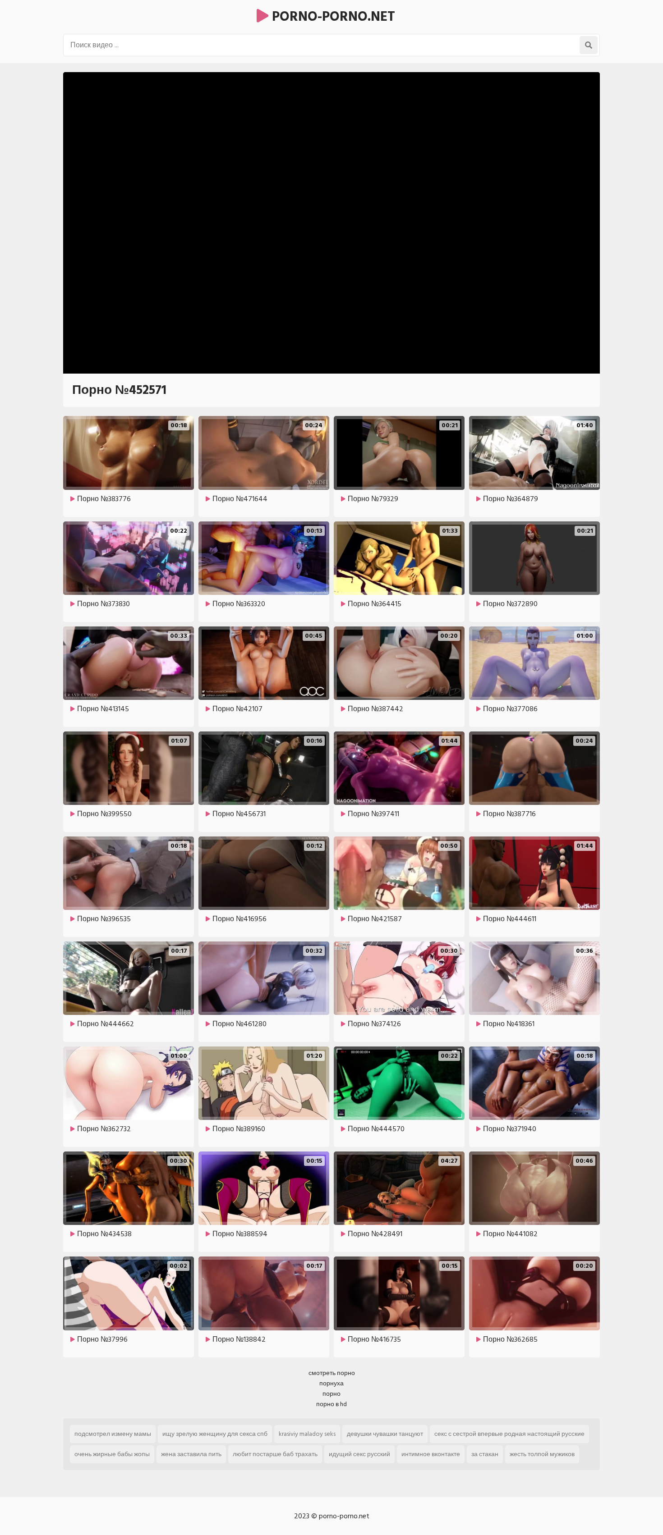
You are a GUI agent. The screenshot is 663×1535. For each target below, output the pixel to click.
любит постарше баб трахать (275, 1454)
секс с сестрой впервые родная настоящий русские (509, 1434)
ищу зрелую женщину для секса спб (214, 1434)
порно (331, 1394)
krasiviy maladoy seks (307, 1434)
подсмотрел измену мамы (112, 1434)
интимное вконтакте (430, 1454)
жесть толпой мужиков (542, 1454)
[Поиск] (589, 45)
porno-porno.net (331, 16)
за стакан (484, 1454)
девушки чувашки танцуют (385, 1434)
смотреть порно (331, 1373)
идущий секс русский (359, 1454)
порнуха (331, 1383)
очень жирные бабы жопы (112, 1454)
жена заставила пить (191, 1454)
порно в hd (331, 1404)
